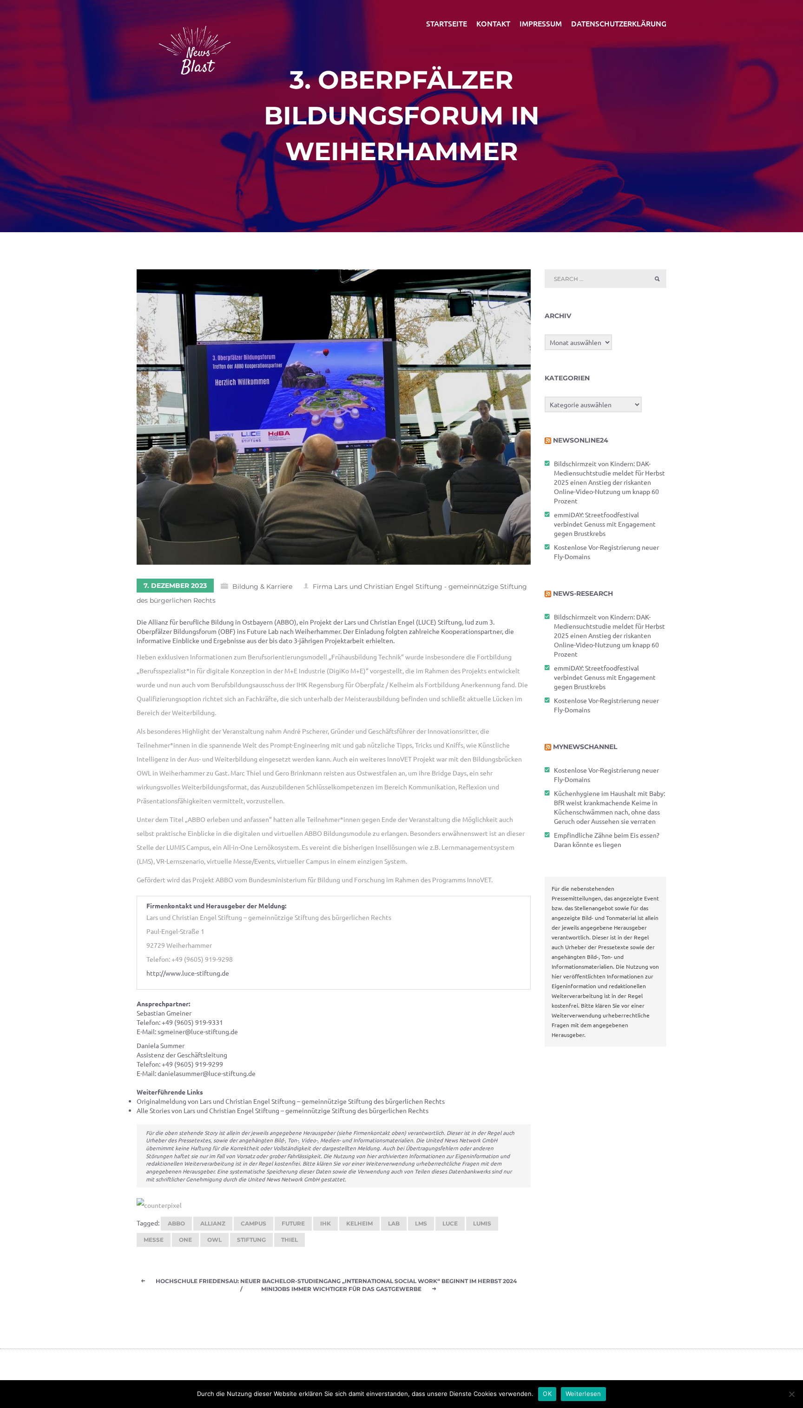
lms (421, 1223)
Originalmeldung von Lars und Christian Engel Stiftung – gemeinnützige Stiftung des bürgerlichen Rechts (291, 1101)
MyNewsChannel (585, 747)
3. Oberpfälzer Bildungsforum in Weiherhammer (402, 116)
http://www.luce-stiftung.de (187, 973)
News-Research (583, 593)
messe (154, 1239)
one (185, 1239)
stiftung (251, 1239)
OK (547, 1393)
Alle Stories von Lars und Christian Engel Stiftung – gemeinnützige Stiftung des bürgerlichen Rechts (282, 1110)
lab (394, 1223)
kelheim (359, 1223)
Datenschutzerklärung (618, 23)
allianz (212, 1223)
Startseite (446, 23)
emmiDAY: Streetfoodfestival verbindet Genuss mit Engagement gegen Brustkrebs (605, 523)
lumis (482, 1223)
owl (214, 1239)
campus (253, 1223)
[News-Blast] (195, 44)
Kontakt (493, 23)
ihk (325, 1223)
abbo (176, 1223)
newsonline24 (580, 440)
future (293, 1223)
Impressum (541, 23)
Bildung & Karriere (262, 586)
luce (450, 1223)
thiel (289, 1239)
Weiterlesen (583, 1393)
